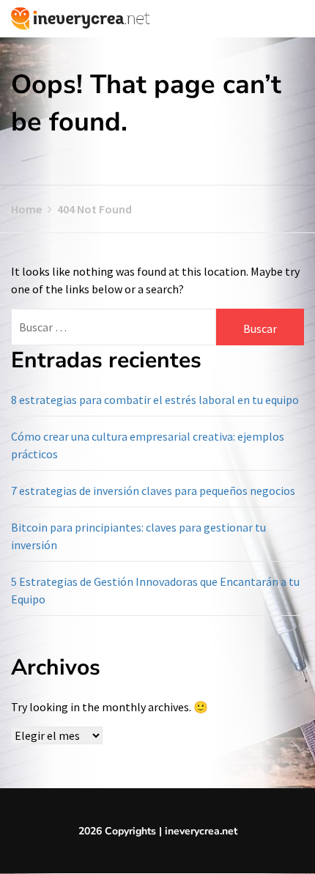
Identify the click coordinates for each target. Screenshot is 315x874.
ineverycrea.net (201, 831)
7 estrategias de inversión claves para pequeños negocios (153, 490)
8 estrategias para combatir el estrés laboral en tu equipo (155, 399)
